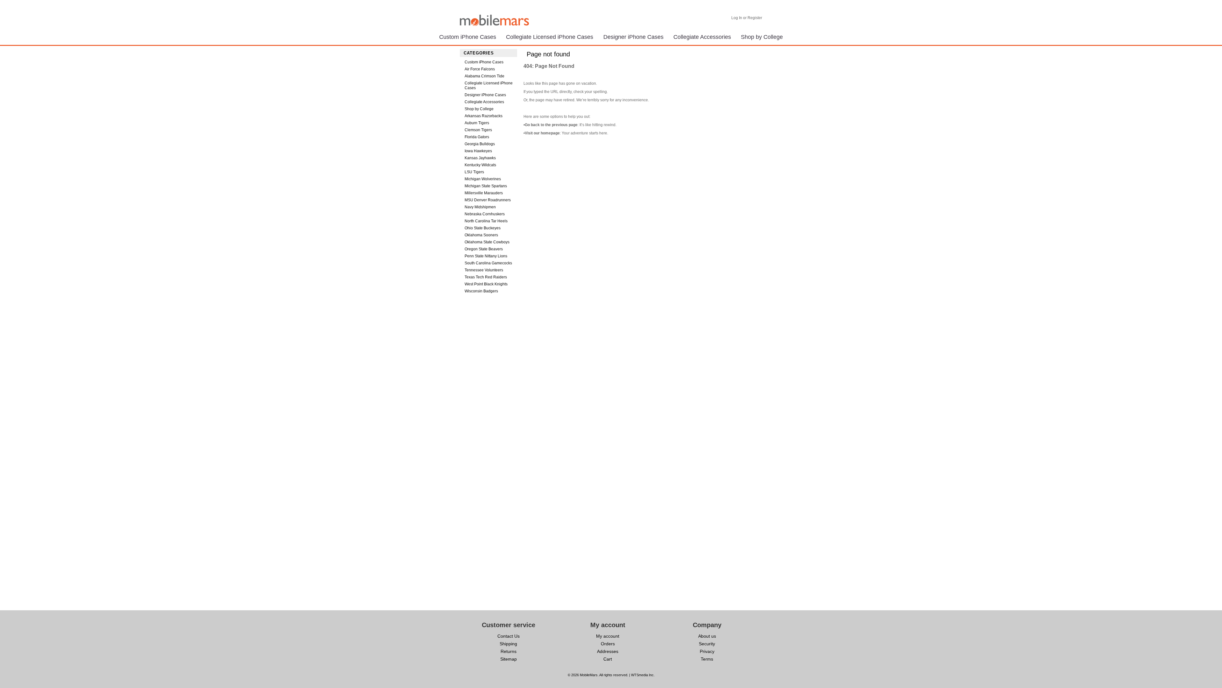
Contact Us (508, 636)
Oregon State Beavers (484, 249)
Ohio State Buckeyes (483, 228)
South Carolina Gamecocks (488, 263)
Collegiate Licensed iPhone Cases (549, 37)
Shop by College (762, 37)
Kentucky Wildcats (480, 165)
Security (707, 643)
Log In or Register (746, 18)
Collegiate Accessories (702, 37)
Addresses (607, 651)
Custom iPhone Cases (467, 37)
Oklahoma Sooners (481, 235)
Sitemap (508, 659)
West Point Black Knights (486, 284)
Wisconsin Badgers (481, 291)
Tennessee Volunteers (484, 270)
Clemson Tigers (478, 130)
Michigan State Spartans (486, 186)
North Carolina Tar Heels (486, 221)
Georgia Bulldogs (480, 144)
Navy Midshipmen (480, 207)
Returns (508, 651)
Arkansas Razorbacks (483, 116)
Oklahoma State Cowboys (487, 242)
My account (607, 636)
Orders (608, 643)
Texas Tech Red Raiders (486, 277)
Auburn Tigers (477, 123)
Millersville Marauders (484, 193)
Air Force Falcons (480, 69)
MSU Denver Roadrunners (488, 200)
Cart (607, 659)
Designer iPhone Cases (633, 37)
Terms (707, 659)
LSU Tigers (474, 172)
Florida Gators (477, 137)
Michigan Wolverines (483, 179)
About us (707, 636)
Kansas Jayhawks (480, 158)
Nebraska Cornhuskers (485, 214)
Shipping (508, 643)
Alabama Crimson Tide (484, 76)
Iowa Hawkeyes (478, 151)
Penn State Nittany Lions (486, 256)
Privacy (707, 651)
